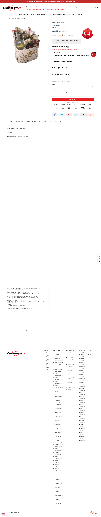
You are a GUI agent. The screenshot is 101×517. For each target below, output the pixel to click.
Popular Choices (47, 360)
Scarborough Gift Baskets (58, 405)
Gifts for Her (38, 9)
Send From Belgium (82, 357)
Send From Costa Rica (82, 377)
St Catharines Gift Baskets (58, 390)
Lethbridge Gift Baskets (58, 425)
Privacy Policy (71, 364)
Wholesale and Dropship (71, 373)
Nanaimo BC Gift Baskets (58, 447)
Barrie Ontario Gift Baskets (58, 384)
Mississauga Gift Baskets (58, 433)
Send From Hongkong (82, 399)
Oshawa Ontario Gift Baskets (59, 376)
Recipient (48, 367)
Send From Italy (82, 431)
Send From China (82, 373)
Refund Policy (70, 385)
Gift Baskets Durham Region (58, 401)
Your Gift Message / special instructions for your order (63, 89)
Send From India (82, 403)
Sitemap (69, 391)
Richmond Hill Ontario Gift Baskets (59, 421)
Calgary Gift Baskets (59, 364)
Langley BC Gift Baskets (58, 413)
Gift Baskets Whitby (59, 477)
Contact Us (91, 353)
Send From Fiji (82, 391)
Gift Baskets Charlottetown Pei (58, 500)
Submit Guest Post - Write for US (72, 381)
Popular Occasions (48, 356)
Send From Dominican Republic (82, 386)
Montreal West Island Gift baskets (59, 359)
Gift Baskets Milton (59, 444)
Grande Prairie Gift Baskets (59, 417)
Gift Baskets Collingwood (57, 492)
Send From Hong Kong (82, 439)
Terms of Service (71, 387)
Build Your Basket (48, 364)
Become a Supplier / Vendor (72, 377)
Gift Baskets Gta (58, 470)
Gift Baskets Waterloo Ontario (58, 473)
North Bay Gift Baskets (58, 437)
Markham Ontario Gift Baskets (58, 397)
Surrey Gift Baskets (15, 18)
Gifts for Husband (46, 9)
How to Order (70, 357)
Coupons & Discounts (70, 369)
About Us (69, 352)
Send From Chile (82, 369)
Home (8, 18)
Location (48, 371)
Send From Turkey (82, 423)
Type (47, 369)
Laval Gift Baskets (59, 394)
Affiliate (69, 389)
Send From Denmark (82, 381)
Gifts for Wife (53, 9)
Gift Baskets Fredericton (57, 463)
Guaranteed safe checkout (72, 102)
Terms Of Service (71, 366)
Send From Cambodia (82, 365)
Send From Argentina (82, 353)
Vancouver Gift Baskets (58, 372)
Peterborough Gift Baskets (58, 429)
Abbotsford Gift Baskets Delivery (58, 441)
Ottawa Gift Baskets (59, 367)
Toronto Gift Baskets (59, 362)
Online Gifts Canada (12, 7)
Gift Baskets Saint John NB (58, 459)
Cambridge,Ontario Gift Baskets (59, 451)
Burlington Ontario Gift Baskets (58, 409)
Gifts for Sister (60, 9)
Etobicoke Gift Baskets (58, 455)
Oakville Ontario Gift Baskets (59, 496)
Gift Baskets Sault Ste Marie (58, 484)
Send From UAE (82, 407)
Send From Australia (82, 411)
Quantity (53, 84)
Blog (68, 362)
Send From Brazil (82, 361)
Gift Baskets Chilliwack (57, 480)
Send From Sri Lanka (82, 427)
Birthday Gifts (32, 9)
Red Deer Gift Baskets (57, 380)
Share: (53, 112)
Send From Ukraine (82, 419)
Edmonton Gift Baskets (58, 355)
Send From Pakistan (82, 435)
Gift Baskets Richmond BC (57, 467)
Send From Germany (82, 395)
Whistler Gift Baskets (57, 488)
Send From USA (82, 415)
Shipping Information (72, 359)
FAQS (69, 355)
